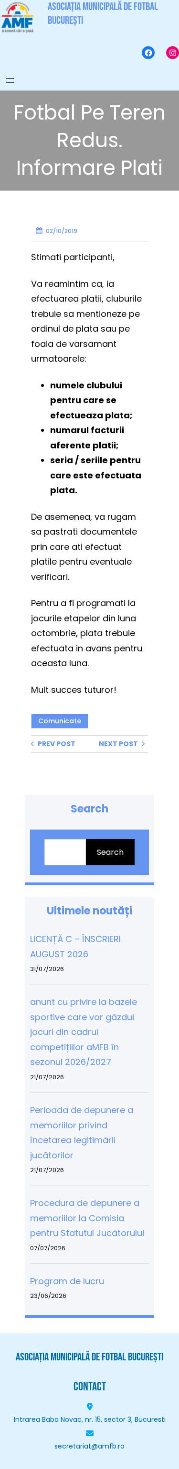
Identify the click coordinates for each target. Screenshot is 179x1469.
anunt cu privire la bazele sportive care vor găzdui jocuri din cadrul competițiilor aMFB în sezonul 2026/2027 (83, 1032)
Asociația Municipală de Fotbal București (89, 1357)
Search (110, 852)
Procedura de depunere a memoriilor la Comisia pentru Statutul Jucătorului (87, 1218)
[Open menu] (10, 81)
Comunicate (59, 721)
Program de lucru (67, 1281)
